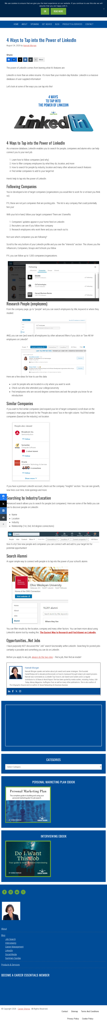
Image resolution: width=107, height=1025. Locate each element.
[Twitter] (20, 59)
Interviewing (10, 943)
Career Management (14, 946)
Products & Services (10, 964)
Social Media (11, 954)
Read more (58, 11)
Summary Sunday (13, 958)
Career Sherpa (24, 1009)
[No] (103, 8)
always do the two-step (42, 657)
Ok (45, 11)
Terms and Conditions (90, 1011)
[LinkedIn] (25, 59)
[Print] (30, 59)
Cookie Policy (87, 1018)
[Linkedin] (9, 691)
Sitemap (74, 1011)
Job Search (10, 939)
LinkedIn (9, 950)
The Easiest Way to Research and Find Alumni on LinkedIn (68, 632)
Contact (65, 1011)
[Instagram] (20, 691)
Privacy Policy (73, 1018)
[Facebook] (13, 691)
